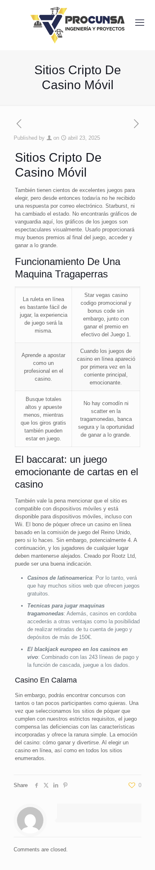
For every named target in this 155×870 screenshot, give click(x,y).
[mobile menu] (140, 23)
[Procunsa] (77, 22)
